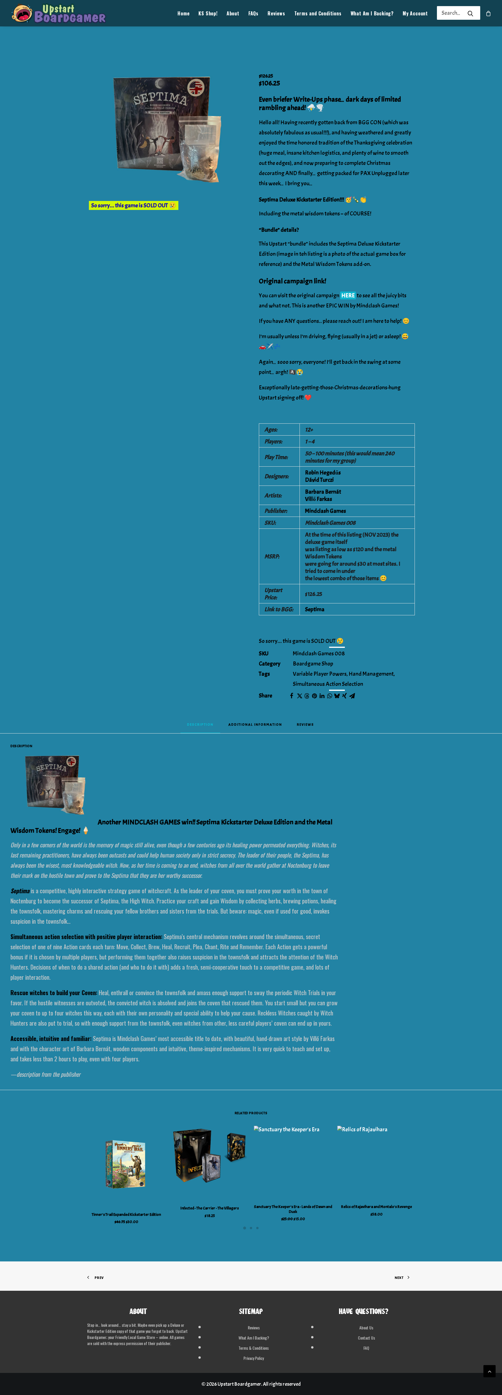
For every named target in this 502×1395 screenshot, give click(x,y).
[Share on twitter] (299, 695)
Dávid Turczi (319, 479)
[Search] (451, 13)
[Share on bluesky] (337, 695)
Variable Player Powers (320, 673)
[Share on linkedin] (321, 695)
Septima (314, 609)
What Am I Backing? (372, 13)
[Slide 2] (251, 1228)
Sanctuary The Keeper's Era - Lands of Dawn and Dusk (293, 1209)
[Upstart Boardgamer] (58, 13)
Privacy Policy (253, 1358)
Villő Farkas (318, 499)
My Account (415, 13)
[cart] (489, 13)
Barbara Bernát (323, 491)
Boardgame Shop (313, 663)
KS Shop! (207, 13)
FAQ (366, 1348)
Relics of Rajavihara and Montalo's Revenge (376, 1206)
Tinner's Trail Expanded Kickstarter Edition (126, 1214)
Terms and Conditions (318, 13)
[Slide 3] (257, 1228)
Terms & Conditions (254, 1348)
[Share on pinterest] (314, 695)
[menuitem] (183, 13)
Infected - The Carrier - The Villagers (209, 1208)
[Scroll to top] (489, 1369)
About (233, 13)
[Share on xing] (344, 695)
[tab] (255, 726)
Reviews (276, 13)
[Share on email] (352, 695)
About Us (366, 1327)
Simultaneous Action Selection (328, 684)
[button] (165, 136)
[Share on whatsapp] (329, 695)
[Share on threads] (306, 696)
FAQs (253, 13)
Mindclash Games (325, 511)
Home (183, 13)
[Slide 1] (244, 1228)
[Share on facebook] (291, 695)
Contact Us (366, 1338)
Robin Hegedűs (323, 472)
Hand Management (371, 673)
